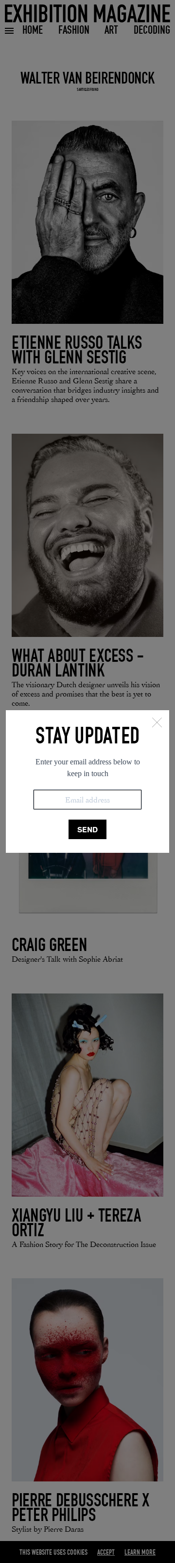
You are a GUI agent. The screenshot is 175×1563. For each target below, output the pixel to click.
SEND (87, 829)
